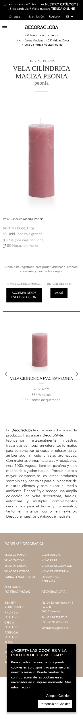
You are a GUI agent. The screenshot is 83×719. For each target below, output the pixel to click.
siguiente (77, 374)
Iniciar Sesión (35, 16)
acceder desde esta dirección (24, 295)
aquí (59, 292)
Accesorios (12, 586)
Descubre (53, 4)
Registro (54, 16)
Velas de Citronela (55, 571)
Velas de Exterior (16, 571)
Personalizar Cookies (54, 704)
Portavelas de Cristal (19, 577)
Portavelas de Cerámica (52, 579)
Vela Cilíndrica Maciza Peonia (41, 378)
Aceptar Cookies (58, 696)
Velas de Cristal (15, 565)
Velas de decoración (57, 565)
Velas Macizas (34, 40)
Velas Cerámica (15, 554)
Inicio (17, 40)
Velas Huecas (51, 554)
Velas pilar (49, 560)
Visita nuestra (53, 8)
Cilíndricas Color (58, 40)
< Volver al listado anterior (41, 35)
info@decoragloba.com (55, 627)
